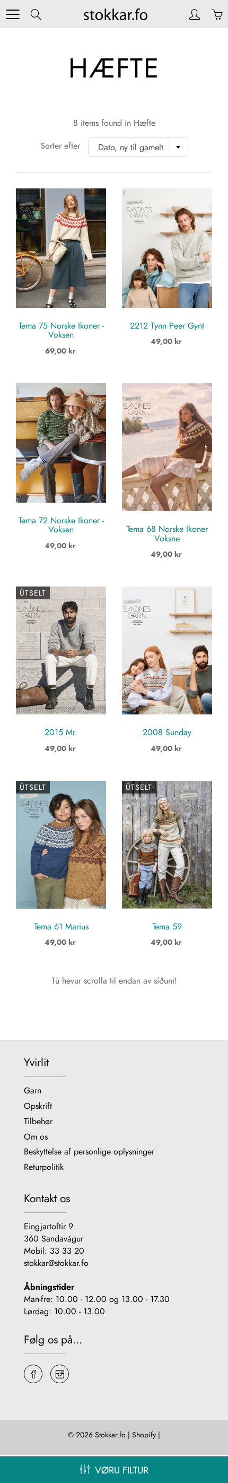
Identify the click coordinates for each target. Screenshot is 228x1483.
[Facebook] (33, 1374)
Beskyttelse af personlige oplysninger (89, 1151)
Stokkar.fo (110, 1434)
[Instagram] (59, 1374)
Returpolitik (44, 1167)
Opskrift (38, 1106)
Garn (32, 1090)
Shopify (144, 1434)
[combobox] (138, 147)
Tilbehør (38, 1121)
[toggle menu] (12, 14)
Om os (36, 1137)
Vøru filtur (121, 1470)
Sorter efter (60, 146)
